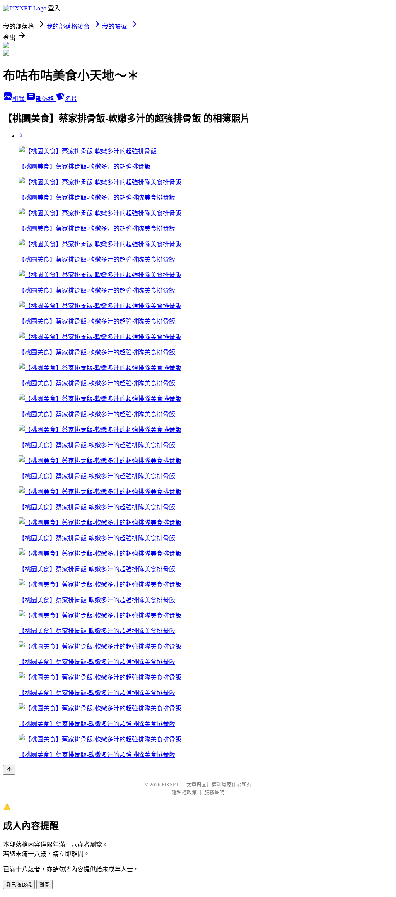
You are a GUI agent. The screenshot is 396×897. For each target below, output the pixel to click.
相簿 (19, 99)
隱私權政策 (184, 792)
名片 (71, 99)
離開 (44, 885)
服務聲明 (214, 792)
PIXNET (170, 784)
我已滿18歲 (19, 885)
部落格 (46, 99)
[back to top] (9, 770)
